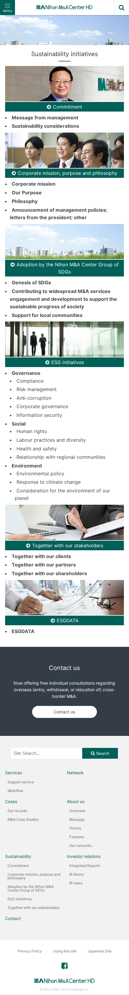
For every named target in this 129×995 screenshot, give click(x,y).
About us (75, 801)
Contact (13, 918)
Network (75, 773)
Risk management (36, 389)
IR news (75, 883)
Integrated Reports (84, 865)
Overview (77, 810)
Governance (26, 373)
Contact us (64, 711)
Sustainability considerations (45, 126)
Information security (39, 415)
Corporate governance (42, 406)
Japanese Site (100, 951)
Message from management (45, 118)
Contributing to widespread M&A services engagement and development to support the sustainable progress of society (63, 298)
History (75, 828)
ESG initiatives (20, 899)
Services (13, 773)
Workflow (15, 790)
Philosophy (25, 201)
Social (19, 424)
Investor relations (83, 856)
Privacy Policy (30, 951)
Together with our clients (41, 556)
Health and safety (36, 449)
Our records (17, 810)
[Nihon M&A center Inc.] (64, 7)
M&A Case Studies (23, 819)
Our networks (80, 845)
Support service (21, 782)
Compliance (30, 381)
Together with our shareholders (49, 573)
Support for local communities (47, 315)
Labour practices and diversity (51, 440)
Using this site (64, 951)
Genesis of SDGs (31, 282)
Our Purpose (27, 193)
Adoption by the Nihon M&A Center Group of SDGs (31, 888)
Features (76, 837)
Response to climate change (48, 482)
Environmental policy (40, 474)
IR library (76, 874)
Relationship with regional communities (60, 457)
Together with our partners (44, 565)
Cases (11, 801)
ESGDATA (23, 631)
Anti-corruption (33, 398)
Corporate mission (34, 184)
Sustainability (18, 856)
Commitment (18, 865)
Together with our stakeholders (33, 907)
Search (102, 753)
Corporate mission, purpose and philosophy (34, 876)
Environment (27, 466)
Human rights (31, 431)
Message (77, 819)
